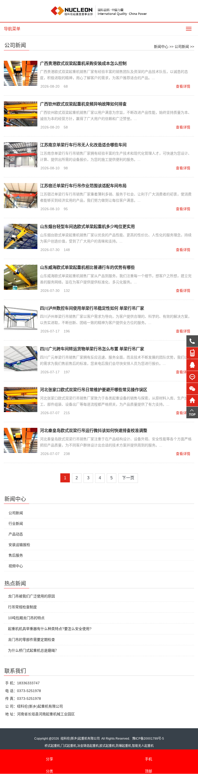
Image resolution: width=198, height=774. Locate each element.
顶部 (148, 771)
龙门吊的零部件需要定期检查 (31, 640)
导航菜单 (12, 29)
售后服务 (16, 555)
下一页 (128, 478)
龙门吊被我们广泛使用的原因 (31, 596)
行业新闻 (16, 523)
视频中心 (16, 566)
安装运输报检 (19, 545)
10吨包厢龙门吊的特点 (26, 618)
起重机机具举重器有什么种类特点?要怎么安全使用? (50, 629)
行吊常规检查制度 (22, 607)
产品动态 (16, 534)
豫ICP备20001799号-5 (148, 738)
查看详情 (183, 86)
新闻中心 (161, 46)
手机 (148, 759)
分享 (49, 759)
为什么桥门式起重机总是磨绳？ (33, 650)
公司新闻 (182, 46)
